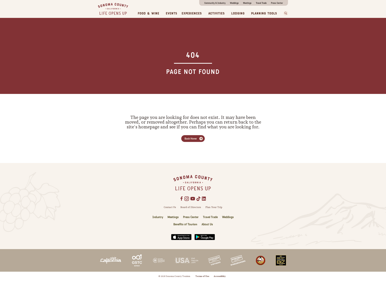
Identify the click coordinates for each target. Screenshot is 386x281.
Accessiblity (220, 276)
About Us (207, 224)
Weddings (234, 3)
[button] (284, 13)
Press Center (277, 3)
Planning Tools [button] (264, 13)
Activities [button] (216, 13)
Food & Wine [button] (148, 13)
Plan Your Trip (213, 207)
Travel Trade (261, 3)
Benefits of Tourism (185, 224)
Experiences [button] (192, 13)
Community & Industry (215, 3)
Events (171, 13)
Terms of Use (202, 276)
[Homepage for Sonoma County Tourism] (113, 8)
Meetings (247, 3)
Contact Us (170, 207)
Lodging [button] (238, 13)
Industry (157, 217)
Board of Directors (190, 207)
